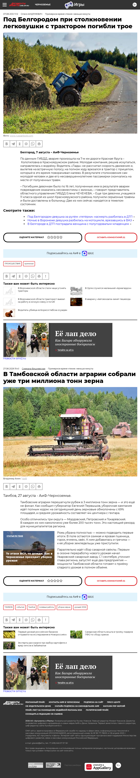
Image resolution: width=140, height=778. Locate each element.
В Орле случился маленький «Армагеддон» (108, 288)
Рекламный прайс (35, 702)
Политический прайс (97, 710)
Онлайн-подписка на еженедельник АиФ (77, 706)
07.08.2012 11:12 (10, 14)
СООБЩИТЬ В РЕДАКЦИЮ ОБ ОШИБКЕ (44, 714)
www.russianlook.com (21, 135)
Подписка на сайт (93, 702)
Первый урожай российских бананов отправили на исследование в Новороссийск (42, 633)
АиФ (24, 478)
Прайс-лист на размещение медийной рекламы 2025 (53, 710)
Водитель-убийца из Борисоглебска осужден (42, 310)
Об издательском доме (38, 706)
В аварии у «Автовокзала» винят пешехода (107, 299)
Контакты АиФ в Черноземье (64, 702)
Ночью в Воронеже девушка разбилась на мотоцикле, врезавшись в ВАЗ (79, 220)
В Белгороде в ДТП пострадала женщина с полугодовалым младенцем (78, 224)
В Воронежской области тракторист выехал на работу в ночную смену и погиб (41, 300)
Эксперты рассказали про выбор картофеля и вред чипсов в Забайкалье (42, 644)
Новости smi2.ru (14, 358)
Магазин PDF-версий (114, 706)
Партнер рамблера (73, 765)
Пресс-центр (113, 702)
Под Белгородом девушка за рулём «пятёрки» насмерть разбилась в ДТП (79, 216)
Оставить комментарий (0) (111, 237)
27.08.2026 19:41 (11, 368)
